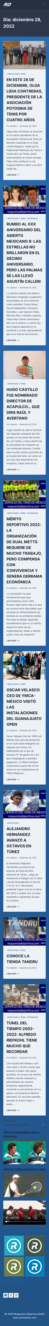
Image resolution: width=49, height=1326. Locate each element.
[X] (11, 1295)
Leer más (13, 175)
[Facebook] (5, 1295)
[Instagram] (16, 1295)
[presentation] (24, 55)
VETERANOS (32, 218)
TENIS (23, 74)
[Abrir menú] (43, 4)
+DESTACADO (13, 74)
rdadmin (13, 126)
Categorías (9, 1120)
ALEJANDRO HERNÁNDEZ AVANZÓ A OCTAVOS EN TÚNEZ (19, 840)
